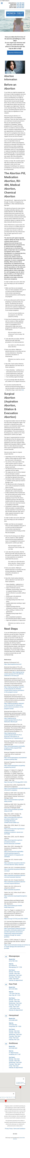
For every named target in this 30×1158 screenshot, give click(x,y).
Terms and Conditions (19, 1128)
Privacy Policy (9, 1128)
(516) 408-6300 (20, 6)
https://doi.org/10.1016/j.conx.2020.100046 (16, 918)
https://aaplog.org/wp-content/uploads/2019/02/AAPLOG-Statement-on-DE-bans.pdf (14, 673)
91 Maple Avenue (13, 1052)
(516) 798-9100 (20, 3)
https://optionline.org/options (12, 889)
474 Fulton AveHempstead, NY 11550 (15, 1024)
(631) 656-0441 (20, 7)
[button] (5, 1101)
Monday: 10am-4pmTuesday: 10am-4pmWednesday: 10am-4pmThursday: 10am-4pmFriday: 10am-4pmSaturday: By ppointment (16, 1062)
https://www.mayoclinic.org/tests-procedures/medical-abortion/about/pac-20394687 (13, 841)
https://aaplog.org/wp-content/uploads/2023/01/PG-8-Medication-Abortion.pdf (13, 720)
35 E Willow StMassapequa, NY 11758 (15, 965)
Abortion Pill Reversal (15, 52)
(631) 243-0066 (20, 4)
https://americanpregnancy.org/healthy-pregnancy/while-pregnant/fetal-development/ (14, 748)
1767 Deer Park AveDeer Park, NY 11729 (14, 993)
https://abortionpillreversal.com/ (13, 664)
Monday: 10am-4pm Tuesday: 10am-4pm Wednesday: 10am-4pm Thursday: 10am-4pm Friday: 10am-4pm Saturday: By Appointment (16, 975)
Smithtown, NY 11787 (14, 1054)
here (23, 390)
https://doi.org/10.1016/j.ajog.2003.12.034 (15, 782)
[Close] (13, 1094)
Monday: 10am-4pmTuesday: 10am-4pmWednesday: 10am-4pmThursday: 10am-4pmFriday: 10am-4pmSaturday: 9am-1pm (15, 1034)
